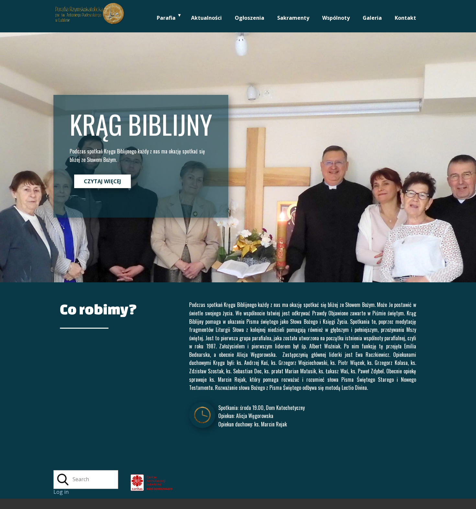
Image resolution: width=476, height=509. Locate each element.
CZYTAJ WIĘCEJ (102, 181)
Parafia (166, 17)
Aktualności (206, 17)
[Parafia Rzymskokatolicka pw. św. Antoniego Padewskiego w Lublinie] (383, 476)
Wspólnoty (336, 17)
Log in (61, 491)
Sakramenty (293, 17)
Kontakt (405, 17)
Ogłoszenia (249, 17)
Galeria (372, 17)
